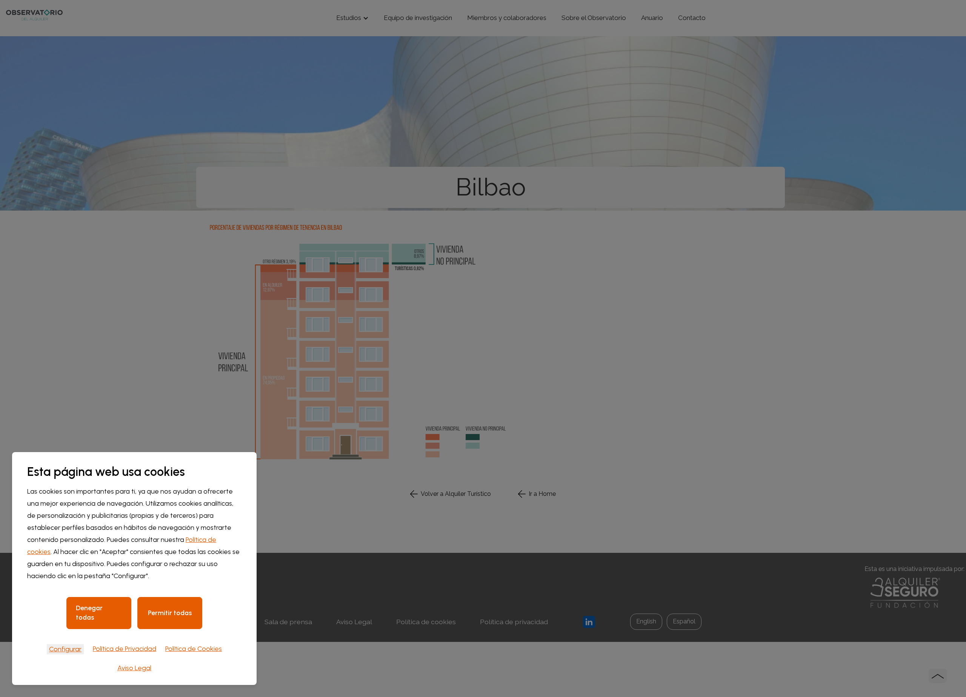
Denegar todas (89, 613)
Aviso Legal (134, 668)
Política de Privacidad (124, 649)
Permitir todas (170, 613)
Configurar (65, 649)
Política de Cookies (193, 649)
